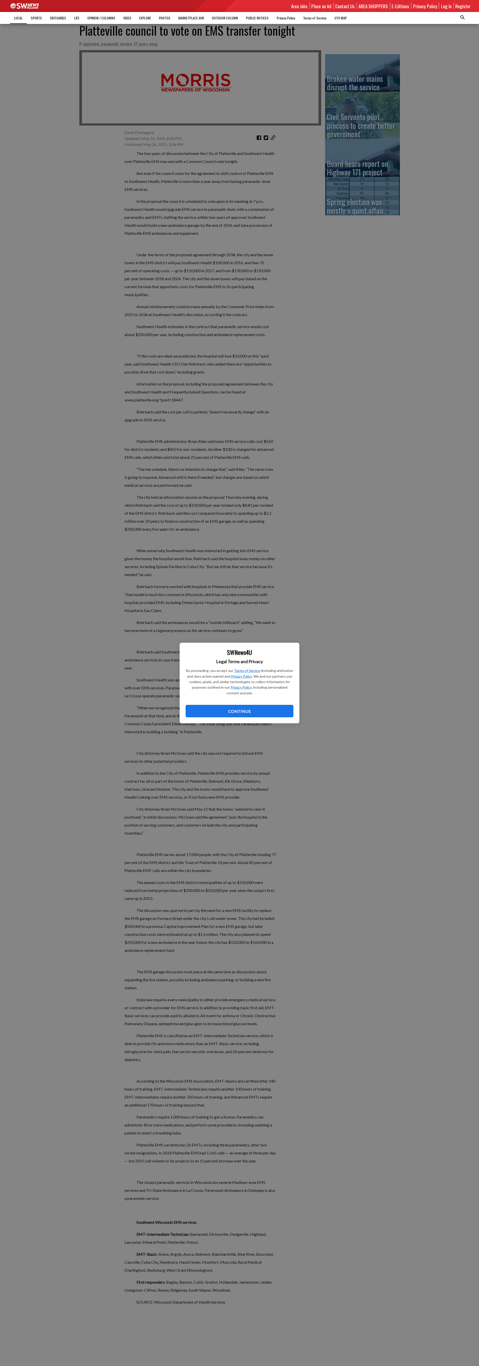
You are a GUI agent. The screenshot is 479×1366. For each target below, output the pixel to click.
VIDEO (127, 17)
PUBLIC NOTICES (257, 17)
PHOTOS (164, 17)
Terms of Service (247, 670)
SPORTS (36, 17)
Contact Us (345, 6)
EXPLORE (145, 17)
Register (463, 6)
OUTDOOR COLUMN (225, 17)
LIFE (76, 17)
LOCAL (18, 17)
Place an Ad (321, 6)
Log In (446, 6)
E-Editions (400, 6)
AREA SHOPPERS (373, 6)
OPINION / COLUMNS (101, 17)
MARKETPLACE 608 (191, 17)
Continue (239, 711)
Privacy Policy (241, 676)
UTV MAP (341, 17)
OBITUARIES (58, 17)
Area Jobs (299, 6)
